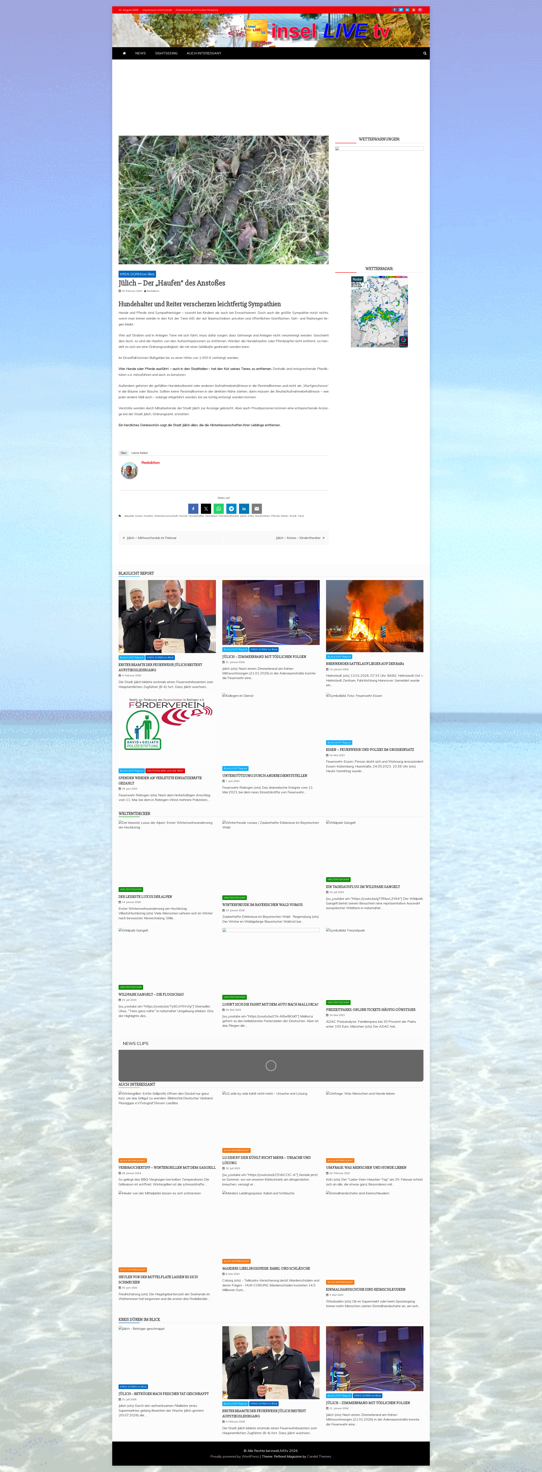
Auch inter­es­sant (137, 1084)
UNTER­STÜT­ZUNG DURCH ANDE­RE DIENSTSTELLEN (264, 775)
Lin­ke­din (407, 10)
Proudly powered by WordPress (235, 1456)
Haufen (148, 515)
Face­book (395, 10)
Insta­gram (420, 10)
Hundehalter (196, 515)
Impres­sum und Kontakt (157, 9)
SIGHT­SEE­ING (166, 53)
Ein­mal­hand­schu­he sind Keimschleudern (366, 1289)
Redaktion (150, 462)
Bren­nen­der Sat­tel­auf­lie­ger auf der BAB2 (365, 663)
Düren (139, 515)
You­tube (413, 10)
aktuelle (129, 515)
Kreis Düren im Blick (139, 1319)
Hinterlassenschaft (166, 515)
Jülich (243, 515)
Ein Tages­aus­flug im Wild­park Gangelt (363, 886)
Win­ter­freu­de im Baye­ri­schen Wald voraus (262, 904)
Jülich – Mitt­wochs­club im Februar (152, 538)
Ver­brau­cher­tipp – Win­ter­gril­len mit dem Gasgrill (167, 1167)
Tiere (301, 515)
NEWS (140, 53)
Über (123, 453)
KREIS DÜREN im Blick (137, 274)
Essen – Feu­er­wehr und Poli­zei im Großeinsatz (370, 749)
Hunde (183, 515)
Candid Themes (319, 1456)
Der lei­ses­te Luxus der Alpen (145, 896)
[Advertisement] (271, 91)
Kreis (251, 515)
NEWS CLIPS (135, 1043)
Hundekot (211, 515)
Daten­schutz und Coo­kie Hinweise (197, 9)
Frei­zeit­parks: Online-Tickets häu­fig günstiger (370, 1009)
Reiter (284, 515)
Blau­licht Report (136, 573)
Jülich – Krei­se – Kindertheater (298, 538)
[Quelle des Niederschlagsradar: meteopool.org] (379, 346)
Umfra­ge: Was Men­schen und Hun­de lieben (366, 1167)
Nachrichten (262, 515)
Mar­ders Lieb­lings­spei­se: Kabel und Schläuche (266, 1268)
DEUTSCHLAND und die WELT (165, 770)
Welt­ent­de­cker (134, 813)
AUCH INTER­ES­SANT (204, 53)
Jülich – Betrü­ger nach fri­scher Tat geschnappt (164, 1393)
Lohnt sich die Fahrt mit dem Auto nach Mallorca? (270, 1004)
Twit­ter (400, 10)
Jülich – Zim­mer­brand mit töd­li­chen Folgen (264, 656)
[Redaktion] (129, 483)
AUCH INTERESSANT (132, 1160)
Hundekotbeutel (229, 515)
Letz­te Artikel (139, 453)
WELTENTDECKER (131, 889)
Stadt (293, 515)
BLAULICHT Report (131, 657)
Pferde (275, 515)
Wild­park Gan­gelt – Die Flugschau (151, 994)
